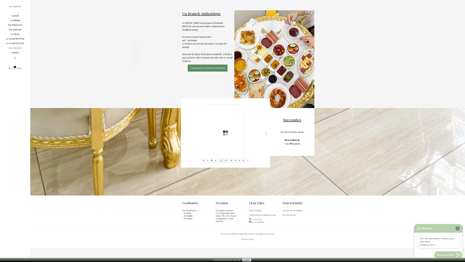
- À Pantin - (188, 215)
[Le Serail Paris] (15, 7)
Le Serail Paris (256, 219)
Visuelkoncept (269, 234)
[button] (15, 58)
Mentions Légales (247, 239)
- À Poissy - (188, 218)
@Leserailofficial (257, 222)
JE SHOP (247, 260)
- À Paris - (187, 213)
